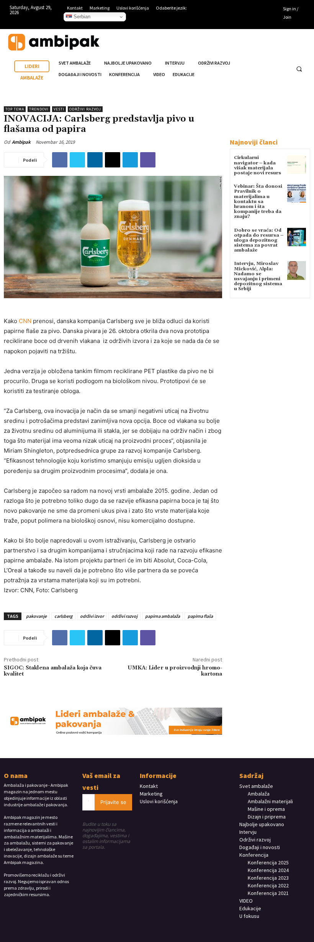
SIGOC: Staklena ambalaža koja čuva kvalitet (52, 671)
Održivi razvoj (85, 109)
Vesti (59, 109)
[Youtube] (241, 21)
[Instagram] (253, 9)
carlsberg (63, 616)
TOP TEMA (14, 109)
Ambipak (21, 142)
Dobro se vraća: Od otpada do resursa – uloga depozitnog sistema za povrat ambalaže (258, 240)
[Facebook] (241, 9)
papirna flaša (200, 616)
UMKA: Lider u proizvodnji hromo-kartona (175, 671)
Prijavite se (113, 802)
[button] (299, 69)
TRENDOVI (39, 109)
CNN (25, 321)
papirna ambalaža (162, 616)
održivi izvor (92, 616)
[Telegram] (130, 159)
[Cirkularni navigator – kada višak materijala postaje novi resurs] (296, 164)
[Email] (112, 159)
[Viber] (147, 159)
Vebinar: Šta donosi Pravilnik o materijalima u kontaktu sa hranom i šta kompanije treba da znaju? (258, 201)
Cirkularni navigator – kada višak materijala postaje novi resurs (257, 165)
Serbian (81, 16)
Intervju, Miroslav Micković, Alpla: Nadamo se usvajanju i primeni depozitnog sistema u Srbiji (258, 276)
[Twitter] (77, 159)
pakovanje (36, 616)
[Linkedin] (264, 9)
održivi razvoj (124, 616)
